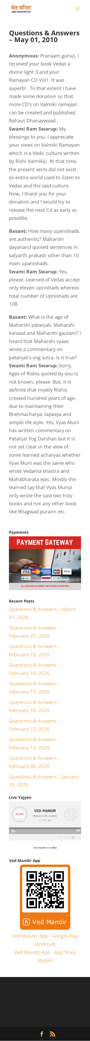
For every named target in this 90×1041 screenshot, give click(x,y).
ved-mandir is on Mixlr (45, 847)
